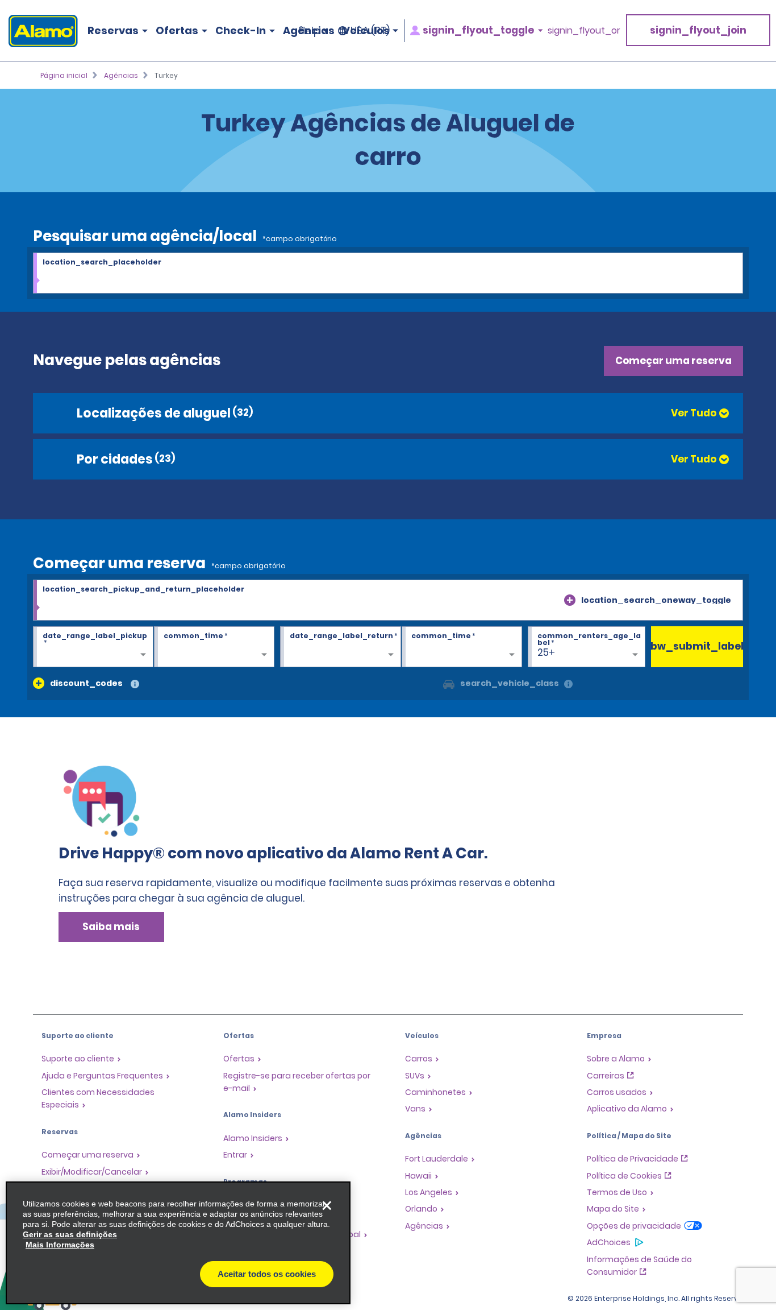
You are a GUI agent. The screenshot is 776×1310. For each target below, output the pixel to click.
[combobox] (388, 273)
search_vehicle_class (509, 683)
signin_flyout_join (698, 30)
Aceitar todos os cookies (267, 1274)
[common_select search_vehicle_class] (448, 683)
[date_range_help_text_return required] (340, 647)
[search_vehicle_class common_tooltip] (568, 684)
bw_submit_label (697, 646)
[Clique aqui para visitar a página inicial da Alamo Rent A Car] (39, 31)
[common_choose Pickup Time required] (214, 647)
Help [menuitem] (309, 31)
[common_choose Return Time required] (461, 647)
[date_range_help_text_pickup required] (93, 647)
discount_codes (86, 683)
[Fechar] (326, 1205)
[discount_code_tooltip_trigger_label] (135, 684)
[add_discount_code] (38, 683)
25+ (546, 652)
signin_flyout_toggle (478, 30)
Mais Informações (60, 1244)
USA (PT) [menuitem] (370, 31)
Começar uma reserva (673, 360)
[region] (178, 1242)
